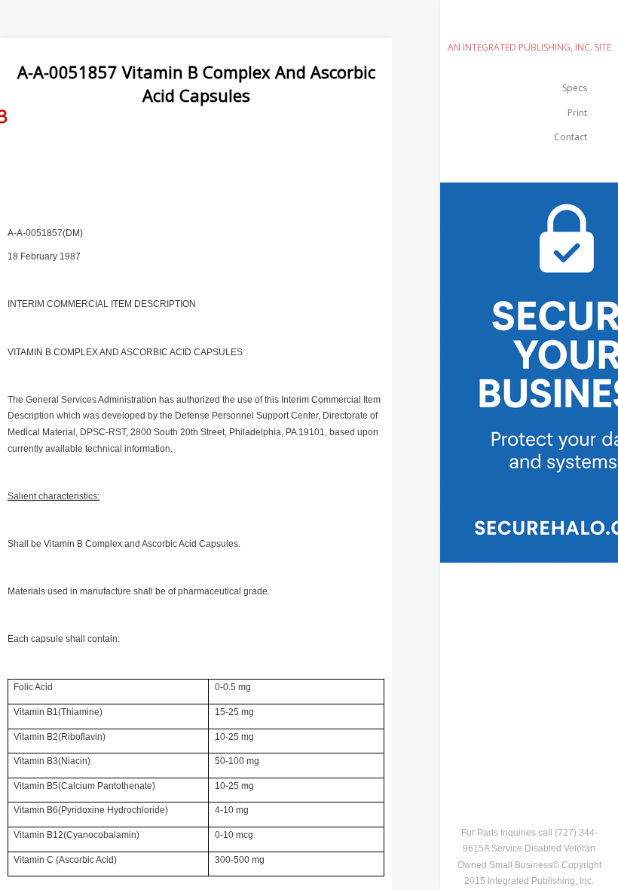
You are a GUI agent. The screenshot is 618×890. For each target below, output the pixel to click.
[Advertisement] (274, 176)
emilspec (529, 26)
